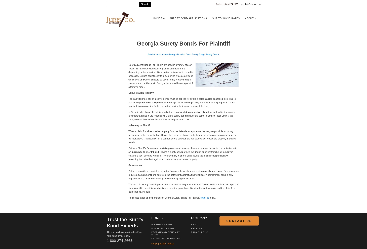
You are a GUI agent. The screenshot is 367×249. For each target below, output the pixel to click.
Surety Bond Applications (188, 18)
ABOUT (195, 225)
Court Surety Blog (195, 54)
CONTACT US (239, 221)
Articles (151, 54)
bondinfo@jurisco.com (251, 4)
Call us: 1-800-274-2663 (227, 4)
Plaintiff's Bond (161, 225)
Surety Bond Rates (226, 18)
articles (196, 228)
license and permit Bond (166, 238)
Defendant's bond (162, 228)
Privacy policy (200, 232)
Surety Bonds (212, 54)
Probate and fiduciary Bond (165, 233)
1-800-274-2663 (119, 241)
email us (204, 198)
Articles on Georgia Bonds (170, 54)
